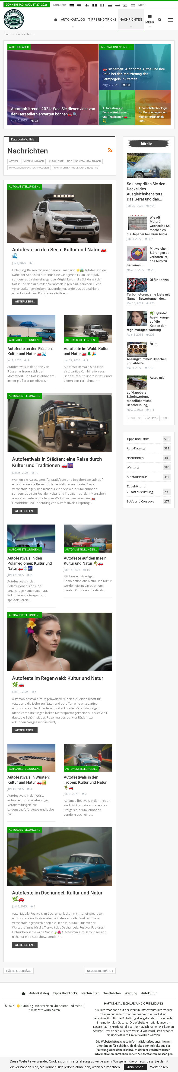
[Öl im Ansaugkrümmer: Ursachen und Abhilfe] (137, 349)
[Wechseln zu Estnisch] (79, 5)
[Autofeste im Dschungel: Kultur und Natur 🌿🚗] (59, 856)
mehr (142, 5)
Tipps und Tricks (102, 19)
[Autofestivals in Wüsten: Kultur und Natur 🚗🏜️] (31, 758)
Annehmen (135, 1067)
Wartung (133, 467)
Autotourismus (137, 477)
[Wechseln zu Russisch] (117, 5)
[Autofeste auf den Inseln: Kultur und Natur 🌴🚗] (88, 538)
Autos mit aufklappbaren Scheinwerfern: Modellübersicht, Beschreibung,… (145, 391)
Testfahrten (112, 993)
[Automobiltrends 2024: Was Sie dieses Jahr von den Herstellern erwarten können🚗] (53, 85)
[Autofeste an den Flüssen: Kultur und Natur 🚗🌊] (31, 329)
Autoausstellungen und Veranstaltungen (75, 161)
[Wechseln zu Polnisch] (110, 5)
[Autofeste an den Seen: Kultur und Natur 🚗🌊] (59, 213)
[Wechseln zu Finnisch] (87, 5)
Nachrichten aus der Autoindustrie (76, 167)
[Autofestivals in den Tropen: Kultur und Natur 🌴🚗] (88, 758)
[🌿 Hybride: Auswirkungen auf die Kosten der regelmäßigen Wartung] (137, 318)
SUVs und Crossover (141, 501)
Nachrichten (131, 19)
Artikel (13, 161)
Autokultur (149, 993)
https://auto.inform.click (156, 1010)
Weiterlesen (159, 1067)
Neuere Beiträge (99, 971)
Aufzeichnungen (33, 161)
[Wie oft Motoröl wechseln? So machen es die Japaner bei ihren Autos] (137, 222)
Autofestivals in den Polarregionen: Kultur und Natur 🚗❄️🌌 (29, 563)
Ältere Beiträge (19, 971)
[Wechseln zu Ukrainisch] (133, 5)
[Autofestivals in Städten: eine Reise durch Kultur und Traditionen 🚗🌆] (59, 422)
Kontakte (59, 5)
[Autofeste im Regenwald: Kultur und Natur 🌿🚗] (59, 642)
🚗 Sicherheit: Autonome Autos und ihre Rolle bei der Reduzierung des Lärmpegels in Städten (133, 74)
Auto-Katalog (73, 19)
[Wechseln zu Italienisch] (102, 5)
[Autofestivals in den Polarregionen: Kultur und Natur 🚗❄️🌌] (31, 538)
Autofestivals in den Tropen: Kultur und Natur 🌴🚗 (85, 782)
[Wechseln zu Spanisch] (125, 5)
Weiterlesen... (25, 301)
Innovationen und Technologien (117, 47)
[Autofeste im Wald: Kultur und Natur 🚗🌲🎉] (88, 329)
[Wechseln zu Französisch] (94, 5)
